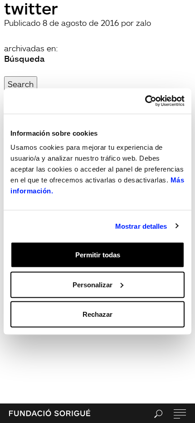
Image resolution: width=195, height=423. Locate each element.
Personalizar (92, 284)
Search (21, 84)
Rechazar (97, 314)
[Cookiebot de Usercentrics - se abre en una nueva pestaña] (145, 101)
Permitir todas (97, 255)
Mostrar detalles (141, 226)
